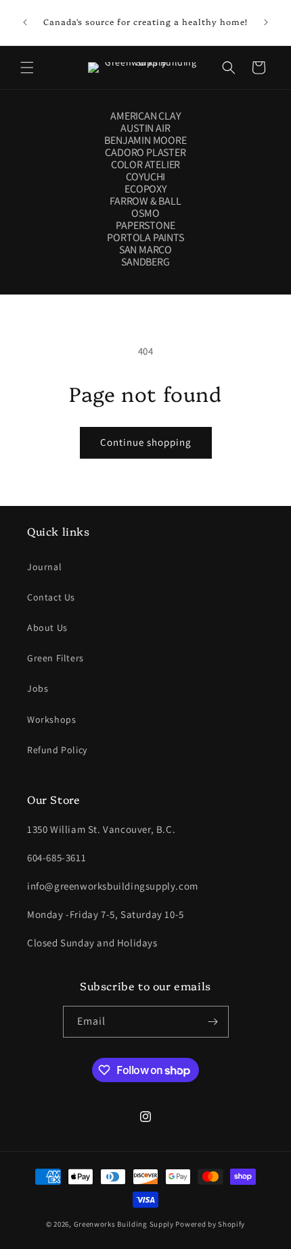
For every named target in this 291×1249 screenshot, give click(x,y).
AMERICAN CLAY (145, 116)
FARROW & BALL (145, 201)
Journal (44, 567)
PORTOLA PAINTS (145, 238)
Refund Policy (57, 750)
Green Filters (55, 658)
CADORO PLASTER (145, 153)
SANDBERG (145, 262)
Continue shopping (146, 442)
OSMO (145, 213)
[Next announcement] (266, 22)
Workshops (51, 719)
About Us (47, 627)
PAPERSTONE (145, 226)
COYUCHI (146, 177)
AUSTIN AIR (145, 128)
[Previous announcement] (25, 22)
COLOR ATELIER (145, 165)
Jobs (37, 688)
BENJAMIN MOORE (145, 140)
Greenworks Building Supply (124, 1224)
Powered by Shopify (210, 1224)
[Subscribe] (213, 1022)
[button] (27, 67)
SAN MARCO (145, 250)
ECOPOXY (145, 189)
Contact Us (51, 597)
